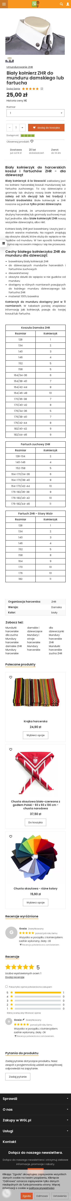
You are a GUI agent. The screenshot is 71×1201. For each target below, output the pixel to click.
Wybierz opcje (36, 735)
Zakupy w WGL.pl (17, 1120)
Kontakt (9, 1141)
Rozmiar (11, 106)
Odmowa (42, 1196)
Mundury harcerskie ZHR (55, 638)
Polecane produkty (20, 664)
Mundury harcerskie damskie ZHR (14, 642)
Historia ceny (15, 100)
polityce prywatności (41, 1188)
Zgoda (27, 1196)
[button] (16, 151)
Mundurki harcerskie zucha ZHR (55, 649)
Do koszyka (35, 822)
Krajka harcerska (35, 721)
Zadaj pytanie (18, 1076)
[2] (27, 89)
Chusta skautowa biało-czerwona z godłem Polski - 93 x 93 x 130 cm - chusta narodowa (35, 805)
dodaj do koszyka (48, 127)
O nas (8, 1109)
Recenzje (12, 956)
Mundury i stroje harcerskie (33, 638)
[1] (23, 89)
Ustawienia (60, 1196)
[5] (37, 89)
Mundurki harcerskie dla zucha (12, 631)
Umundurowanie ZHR (20, 67)
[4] (34, 89)
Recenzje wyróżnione (21, 916)
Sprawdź (10, 1098)
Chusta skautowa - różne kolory (35, 888)
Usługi (8, 1131)
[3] (30, 89)
